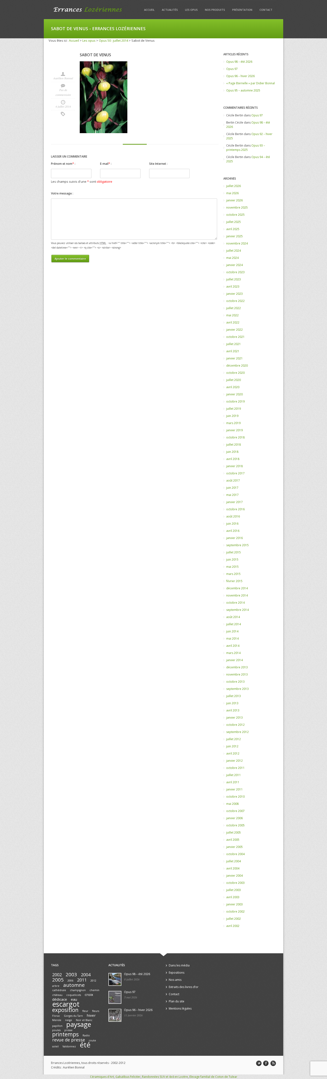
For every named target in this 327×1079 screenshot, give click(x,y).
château (57, 995)
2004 (85, 974)
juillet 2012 (233, 739)
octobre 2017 (235, 473)
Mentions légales (180, 1008)
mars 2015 (233, 574)
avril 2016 (232, 531)
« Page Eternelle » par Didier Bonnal (250, 83)
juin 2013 (232, 703)
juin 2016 (232, 524)
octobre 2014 (235, 603)
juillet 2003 (233, 890)
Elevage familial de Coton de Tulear (213, 1077)
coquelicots (73, 995)
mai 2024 (232, 258)
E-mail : (106, 163)
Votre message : (62, 193)
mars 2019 (233, 423)
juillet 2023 (233, 279)
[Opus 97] (114, 997)
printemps (65, 1034)
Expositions (176, 973)
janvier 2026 (234, 200)
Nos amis (175, 980)
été (85, 1045)
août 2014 (233, 617)
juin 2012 (232, 746)
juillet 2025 (233, 222)
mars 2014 (233, 653)
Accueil (149, 9)
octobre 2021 (235, 337)
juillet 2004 (233, 861)
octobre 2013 (235, 682)
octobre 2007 (235, 811)
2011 (82, 980)
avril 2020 (232, 387)
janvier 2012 (234, 761)
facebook (266, 1063)
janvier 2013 (234, 718)
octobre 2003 (235, 883)
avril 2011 (232, 782)
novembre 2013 (237, 674)
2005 (58, 979)
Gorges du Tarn (73, 1015)
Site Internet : (158, 164)
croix (89, 994)
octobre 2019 (235, 401)
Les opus (191, 9)
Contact (265, 9)
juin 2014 (232, 631)
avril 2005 (232, 840)
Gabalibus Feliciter (128, 1077)
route (92, 1040)
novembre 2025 (237, 207)
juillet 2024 (233, 251)
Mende (56, 1020)
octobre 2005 (235, 825)
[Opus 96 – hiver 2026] (114, 1015)
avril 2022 (232, 322)
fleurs (95, 1011)
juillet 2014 (233, 624)
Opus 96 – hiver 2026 (240, 76)
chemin (94, 990)
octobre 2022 (235, 301)
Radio (86, 1035)
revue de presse (68, 1040)
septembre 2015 (237, 545)
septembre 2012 (237, 732)
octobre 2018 (235, 437)
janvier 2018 (234, 466)
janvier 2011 (234, 789)
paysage (78, 1024)
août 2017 (233, 480)
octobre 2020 (235, 373)
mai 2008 (232, 804)
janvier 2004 (234, 876)
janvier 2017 (234, 502)
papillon (57, 1026)
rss (273, 1063)
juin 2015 (232, 559)
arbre (55, 986)
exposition (65, 1010)
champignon (78, 990)
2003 (71, 974)
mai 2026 (232, 193)
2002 (57, 974)
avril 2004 (232, 868)
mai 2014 (232, 638)
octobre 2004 (235, 854)
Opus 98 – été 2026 (239, 62)
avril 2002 (232, 926)
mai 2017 (232, 495)
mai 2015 (232, 567)
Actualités (170, 9)
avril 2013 (232, 710)
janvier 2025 (234, 236)
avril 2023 (232, 286)
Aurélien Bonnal (63, 78)
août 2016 (233, 516)
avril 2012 (232, 753)
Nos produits (215, 9)
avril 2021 (232, 351)
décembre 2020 (237, 365)
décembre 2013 (237, 667)
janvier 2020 (234, 394)
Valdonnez (69, 1046)
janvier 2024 (234, 265)
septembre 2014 (237, 610)
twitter (259, 1063)
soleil (55, 1046)
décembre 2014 (237, 588)
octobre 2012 (235, 725)
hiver (91, 1015)
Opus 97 (232, 69)
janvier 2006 (234, 818)
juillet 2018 (233, 445)
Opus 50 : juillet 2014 (113, 40)
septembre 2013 (237, 689)
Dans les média (179, 965)
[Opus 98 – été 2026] (114, 979)
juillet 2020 (233, 380)
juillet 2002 (233, 919)
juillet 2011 (233, 775)
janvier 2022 (234, 330)
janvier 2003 (234, 904)
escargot (65, 1004)
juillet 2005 (233, 832)
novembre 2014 (237, 595)
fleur (85, 1011)
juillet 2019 (233, 409)
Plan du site (176, 1001)
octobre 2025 (235, 215)
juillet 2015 (233, 552)
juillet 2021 (233, 344)
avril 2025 (232, 229)
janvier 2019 (234, 430)
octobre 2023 (235, 272)
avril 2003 (232, 897)
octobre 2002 (235, 911)
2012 (93, 980)
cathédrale (59, 990)
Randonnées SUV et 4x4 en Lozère (165, 1077)
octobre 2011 (235, 768)
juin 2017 (232, 488)
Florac (56, 1015)
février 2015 (234, 581)
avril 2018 (232, 459)
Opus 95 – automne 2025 (243, 90)
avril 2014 (232, 646)
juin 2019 (232, 416)
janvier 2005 (234, 847)
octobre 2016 (235, 509)
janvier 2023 (234, 294)
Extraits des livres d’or (183, 987)
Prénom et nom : (63, 163)
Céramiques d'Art (102, 1077)
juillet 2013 (233, 696)
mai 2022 (232, 315)
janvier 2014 (234, 660)
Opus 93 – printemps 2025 (245, 147)
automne (74, 985)
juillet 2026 (233, 186)
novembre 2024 (237, 243)
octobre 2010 (235, 797)
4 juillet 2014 (63, 106)
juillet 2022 (233, 308)
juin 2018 (232, 452)
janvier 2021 (234, 358)
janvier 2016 (234, 538)
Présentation (242, 9)
